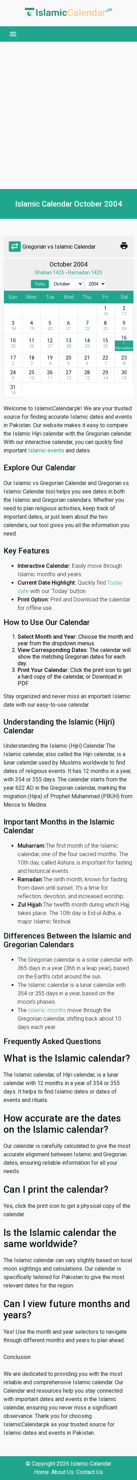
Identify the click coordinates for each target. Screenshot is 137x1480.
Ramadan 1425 (85, 272)
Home (41, 1472)
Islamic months (47, 1010)
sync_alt (15, 246)
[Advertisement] (68, 115)
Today (39, 284)
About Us (62, 1472)
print (124, 246)
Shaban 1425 (49, 272)
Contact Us (89, 1472)
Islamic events (46, 450)
